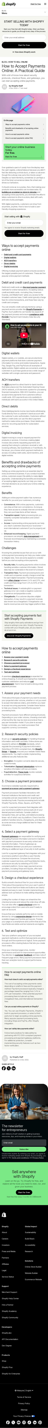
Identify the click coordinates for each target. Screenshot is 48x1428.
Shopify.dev (7, 1333)
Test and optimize (11, 672)
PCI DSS (22, 744)
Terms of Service (24, 1397)
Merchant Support (9, 1292)
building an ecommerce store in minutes (19, 192)
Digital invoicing (11, 266)
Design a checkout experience (17, 669)
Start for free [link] (24, 45)
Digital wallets (10, 257)
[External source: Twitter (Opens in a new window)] (13, 1422)
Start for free (35, 4)
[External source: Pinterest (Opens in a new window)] (40, 1422)
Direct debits (9, 263)
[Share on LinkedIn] (14, 1068)
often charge (14, 580)
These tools (23, 772)
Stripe (4, 751)
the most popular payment (34, 287)
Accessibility (30, 1245)
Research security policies (15, 660)
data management (31, 536)
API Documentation (10, 1339)
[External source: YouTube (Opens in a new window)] (18, 1422)
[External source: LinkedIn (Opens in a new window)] (35, 1422)
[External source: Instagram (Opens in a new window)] (24, 1422)
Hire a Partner (7, 1305)
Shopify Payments (34, 309)
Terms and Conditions (20, 1158)
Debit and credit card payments (17, 254)
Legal (4, 1270)
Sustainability (30, 1232)
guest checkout (25, 904)
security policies (19, 739)
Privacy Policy (38, 1158)
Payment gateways (10, 836)
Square (13, 751)
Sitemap (24, 1410)
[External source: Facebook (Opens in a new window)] (8, 1422)
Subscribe (24, 1149)
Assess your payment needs (16, 657)
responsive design (24, 916)
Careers (5, 1239)
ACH (7, 384)
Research (29, 1251)
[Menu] (45, 4)
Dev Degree (7, 1345)
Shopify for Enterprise (11, 1374)
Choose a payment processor (17, 663)
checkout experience (21, 676)
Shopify (38, 749)
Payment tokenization (25, 766)
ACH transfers (10, 260)
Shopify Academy (9, 1311)
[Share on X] (9, 1068)
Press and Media (8, 1251)
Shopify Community (10, 1317)
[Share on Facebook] (4, 1068)
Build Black (29, 1239)
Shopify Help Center (10, 1298)
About (4, 1232)
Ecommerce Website (33, 1279)
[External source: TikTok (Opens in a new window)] (29, 1422)
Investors (5, 1245)
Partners (5, 1258)
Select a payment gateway (15, 666)
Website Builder (31, 1273)
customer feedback (23, 955)
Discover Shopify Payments (19, 636)
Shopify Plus (7, 1367)
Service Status (8, 1277)
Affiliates (5, 1264)
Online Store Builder (33, 1267)
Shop (4, 1361)
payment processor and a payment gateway (21, 788)
